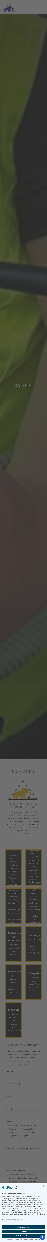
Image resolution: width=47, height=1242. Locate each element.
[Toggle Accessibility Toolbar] (42, 1237)
